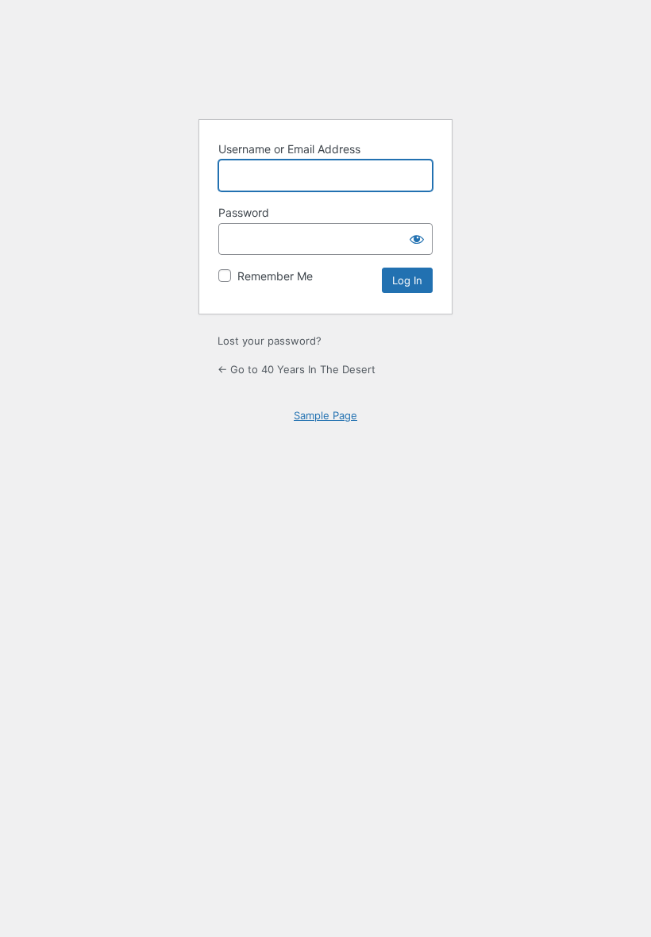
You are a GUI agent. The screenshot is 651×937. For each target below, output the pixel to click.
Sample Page (325, 415)
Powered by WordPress (325, 66)
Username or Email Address (289, 149)
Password (243, 212)
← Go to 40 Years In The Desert (297, 369)
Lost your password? (270, 340)
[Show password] (417, 239)
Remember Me (275, 276)
